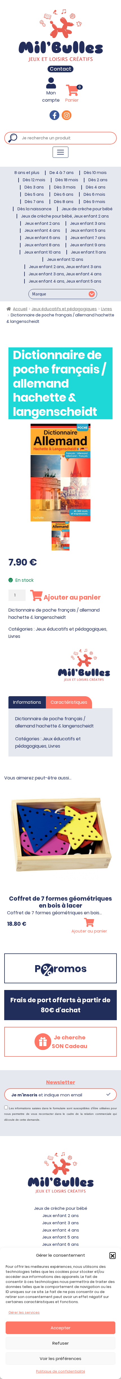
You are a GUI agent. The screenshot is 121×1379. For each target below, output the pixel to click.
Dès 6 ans (63, 194)
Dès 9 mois (94, 201)
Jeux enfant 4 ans (42, 230)
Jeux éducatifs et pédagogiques (64, 309)
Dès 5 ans (34, 194)
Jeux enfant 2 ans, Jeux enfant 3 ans (65, 266)
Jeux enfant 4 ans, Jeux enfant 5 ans (65, 281)
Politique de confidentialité (60, 1371)
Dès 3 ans (34, 187)
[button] (112, 1255)
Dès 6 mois (94, 194)
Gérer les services (24, 1312)
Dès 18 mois (66, 180)
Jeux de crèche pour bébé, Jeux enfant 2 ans (65, 216)
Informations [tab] (27, 702)
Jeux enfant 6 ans (42, 237)
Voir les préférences (60, 1358)
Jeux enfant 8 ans (42, 245)
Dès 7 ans (34, 201)
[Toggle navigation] (60, 152)
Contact (60, 69)
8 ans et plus (26, 172)
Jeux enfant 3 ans (88, 223)
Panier (73, 94)
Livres (106, 309)
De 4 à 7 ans (62, 172)
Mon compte (51, 96)
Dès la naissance (34, 209)
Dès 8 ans (63, 201)
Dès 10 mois (95, 172)
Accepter (60, 1328)
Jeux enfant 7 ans (88, 237)
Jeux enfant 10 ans (42, 252)
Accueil (20, 309)
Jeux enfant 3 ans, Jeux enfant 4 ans (65, 274)
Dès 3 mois (65, 187)
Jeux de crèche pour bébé (87, 209)
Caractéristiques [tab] (69, 702)
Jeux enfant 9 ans (88, 245)
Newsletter (60, 1082)
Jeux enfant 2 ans (42, 223)
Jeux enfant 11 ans (88, 252)
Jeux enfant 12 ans (65, 259)
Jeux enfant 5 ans (88, 230)
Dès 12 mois (34, 180)
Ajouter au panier (71, 597)
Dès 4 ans (96, 187)
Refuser (60, 1343)
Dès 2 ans (97, 180)
